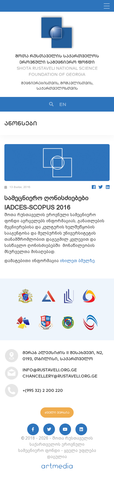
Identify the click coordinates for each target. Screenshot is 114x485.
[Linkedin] (81, 429)
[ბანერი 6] (46, 318)
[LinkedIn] (108, 187)
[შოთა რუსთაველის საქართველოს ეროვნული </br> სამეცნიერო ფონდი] (57, 17)
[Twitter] (101, 187)
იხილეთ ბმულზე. (78, 260)
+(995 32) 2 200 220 (43, 390)
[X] (49, 429)
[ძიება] (51, 104)
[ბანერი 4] (89, 292)
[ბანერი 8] (90, 317)
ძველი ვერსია (57, 412)
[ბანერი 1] (25, 291)
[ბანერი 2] (48, 293)
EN (62, 104)
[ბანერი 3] (69, 291)
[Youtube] (65, 429)
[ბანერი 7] (68, 319)
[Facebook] (94, 187)
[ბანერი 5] (23, 319)
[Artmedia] (57, 467)
